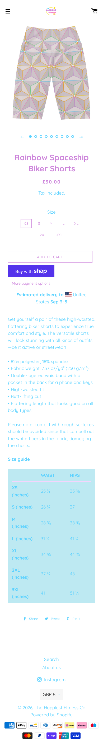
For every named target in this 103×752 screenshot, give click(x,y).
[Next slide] (81, 136)
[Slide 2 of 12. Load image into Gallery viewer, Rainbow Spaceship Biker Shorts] (35, 136)
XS (26, 223)
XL (76, 223)
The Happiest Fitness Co (60, 707)
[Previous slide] (22, 136)
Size (51, 212)
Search (51, 659)
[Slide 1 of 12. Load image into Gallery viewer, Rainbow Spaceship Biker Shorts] (30, 136)
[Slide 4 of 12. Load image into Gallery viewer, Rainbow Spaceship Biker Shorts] (46, 136)
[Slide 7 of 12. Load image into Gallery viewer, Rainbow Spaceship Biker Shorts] (62, 136)
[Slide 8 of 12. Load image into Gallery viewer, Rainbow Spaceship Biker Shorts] (67, 136)
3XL (59, 235)
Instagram (54, 679)
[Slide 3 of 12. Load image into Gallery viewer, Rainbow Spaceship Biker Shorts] (41, 136)
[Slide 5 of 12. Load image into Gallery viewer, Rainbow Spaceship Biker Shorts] (51, 136)
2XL (43, 235)
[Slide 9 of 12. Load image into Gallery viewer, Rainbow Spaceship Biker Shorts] (72, 136)
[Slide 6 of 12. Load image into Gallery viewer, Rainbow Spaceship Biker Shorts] (56, 136)
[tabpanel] (51, 72)
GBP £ (49, 694)
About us (51, 667)
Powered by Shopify (51, 714)
